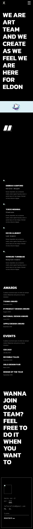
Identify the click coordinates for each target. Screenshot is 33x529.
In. (10, 509)
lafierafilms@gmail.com (14, 506)
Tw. (15, 179)
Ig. (12, 179)
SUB (10, 501)
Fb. (9, 179)
